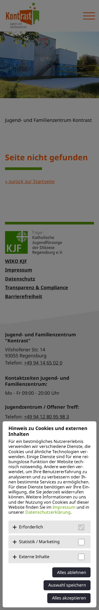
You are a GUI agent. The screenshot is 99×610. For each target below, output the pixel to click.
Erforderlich (31, 527)
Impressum (64, 507)
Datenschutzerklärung (47, 512)
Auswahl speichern (67, 585)
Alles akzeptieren (69, 598)
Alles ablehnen (71, 572)
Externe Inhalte (34, 556)
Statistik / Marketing (39, 541)
